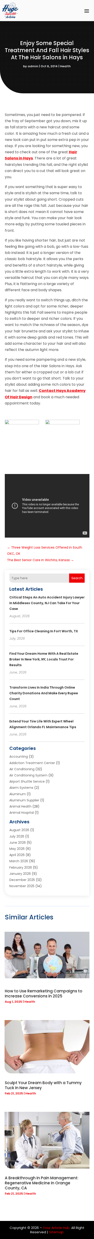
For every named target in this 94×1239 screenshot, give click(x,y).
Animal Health (20, 806)
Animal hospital (21, 812)
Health (65, 66)
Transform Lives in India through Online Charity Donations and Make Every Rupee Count (43, 693)
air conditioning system (28, 775)
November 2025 (21, 886)
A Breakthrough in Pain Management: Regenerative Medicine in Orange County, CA (41, 1183)
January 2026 (20, 873)
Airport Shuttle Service (27, 781)
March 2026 (18, 861)
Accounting (18, 756)
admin (33, 66)
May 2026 (17, 848)
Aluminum (17, 794)
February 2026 (20, 867)
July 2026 (16, 836)
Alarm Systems (21, 787)
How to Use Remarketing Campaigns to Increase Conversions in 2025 (43, 993)
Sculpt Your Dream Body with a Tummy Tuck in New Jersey (43, 1085)
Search (77, 578)
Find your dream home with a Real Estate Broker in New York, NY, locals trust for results (43, 659)
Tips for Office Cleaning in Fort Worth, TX (43, 631)
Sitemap (56, 1232)
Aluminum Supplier (24, 800)
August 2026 (19, 830)
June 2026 (17, 842)
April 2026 (17, 855)
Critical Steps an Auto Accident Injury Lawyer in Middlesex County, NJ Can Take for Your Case (47, 603)
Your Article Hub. (56, 1227)
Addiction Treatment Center (32, 763)
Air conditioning (21, 769)
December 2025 (22, 880)
